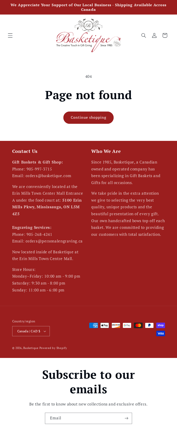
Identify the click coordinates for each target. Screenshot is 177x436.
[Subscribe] (126, 418)
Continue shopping (88, 117)
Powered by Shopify (53, 348)
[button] (10, 35)
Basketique (30, 348)
